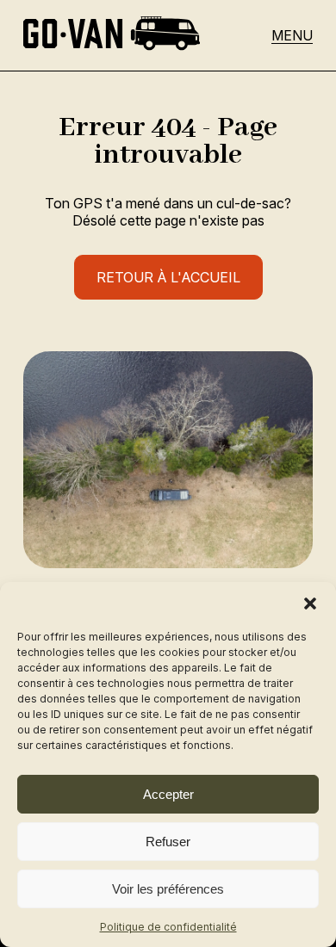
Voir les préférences (168, 889)
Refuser (168, 841)
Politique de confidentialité (168, 926)
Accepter (168, 794)
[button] (310, 603)
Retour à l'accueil (168, 277)
